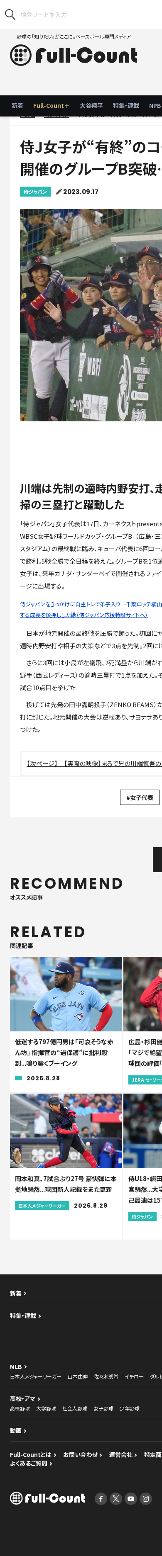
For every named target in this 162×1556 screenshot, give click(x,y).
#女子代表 (139, 797)
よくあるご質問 (28, 1463)
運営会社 (121, 1454)
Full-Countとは (31, 1454)
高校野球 (20, 1408)
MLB (16, 1366)
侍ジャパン (35, 191)
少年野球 (130, 1408)
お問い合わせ (80, 1454)
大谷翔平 (91, 105)
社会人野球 (74, 1408)
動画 (16, 1430)
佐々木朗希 (106, 1376)
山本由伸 (78, 1376)
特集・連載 (126, 105)
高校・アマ (22, 1398)
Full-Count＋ (51, 105)
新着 (17, 105)
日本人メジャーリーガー (35, 1376)
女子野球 (103, 1408)
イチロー (134, 1376)
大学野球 (46, 1408)
